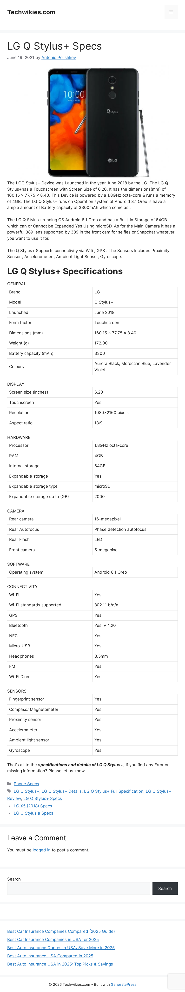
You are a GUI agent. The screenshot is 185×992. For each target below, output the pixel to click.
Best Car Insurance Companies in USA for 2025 (53, 939)
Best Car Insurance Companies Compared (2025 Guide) (61, 931)
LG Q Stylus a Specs (33, 813)
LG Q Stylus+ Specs (42, 798)
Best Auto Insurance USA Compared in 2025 (50, 955)
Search (14, 879)
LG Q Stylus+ (26, 791)
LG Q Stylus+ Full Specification (113, 791)
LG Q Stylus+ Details (62, 791)
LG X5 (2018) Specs (33, 806)
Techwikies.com (31, 12)
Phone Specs (26, 783)
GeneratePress (124, 984)
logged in (42, 850)
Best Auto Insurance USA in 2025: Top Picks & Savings (60, 964)
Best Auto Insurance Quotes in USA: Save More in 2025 (61, 947)
